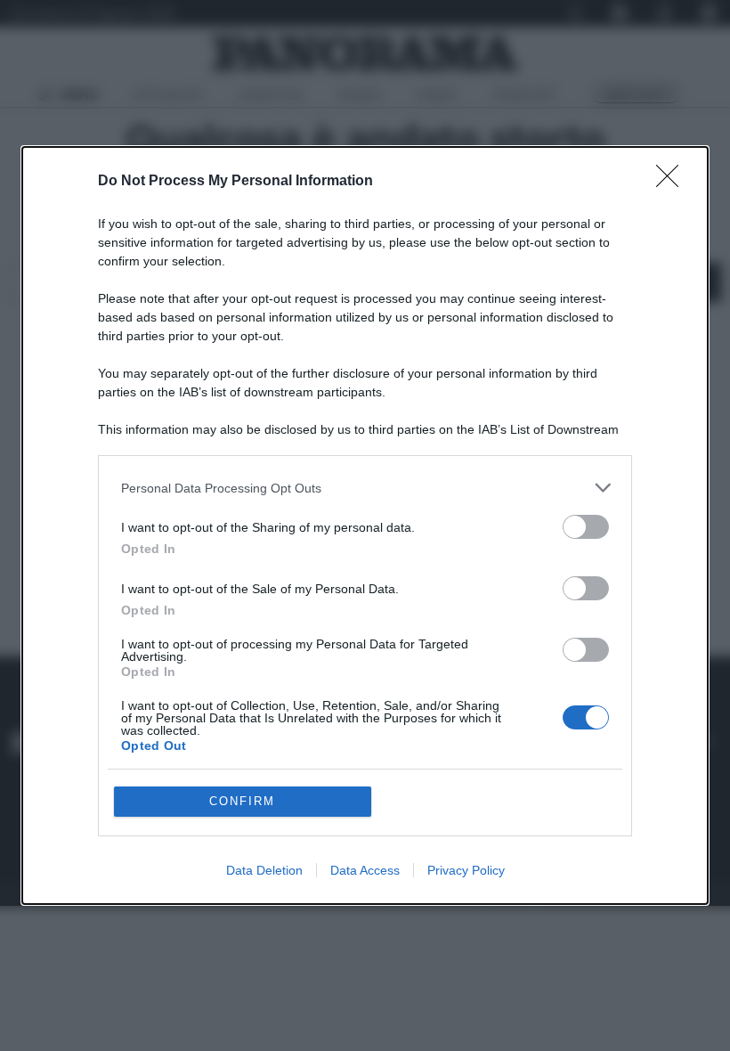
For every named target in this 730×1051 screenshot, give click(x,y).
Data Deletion (264, 870)
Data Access (365, 870)
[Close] (673, 182)
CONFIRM (242, 801)
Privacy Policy (466, 870)
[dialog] (365, 525)
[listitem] (365, 487)
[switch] (586, 527)
